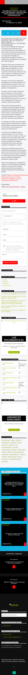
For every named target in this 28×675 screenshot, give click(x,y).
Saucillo (5, 459)
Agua (13, 440)
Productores (12, 456)
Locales (5, 280)
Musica (4, 452)
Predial (22, 454)
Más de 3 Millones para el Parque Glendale (14, 582)
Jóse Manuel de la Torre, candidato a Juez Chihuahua (13, 311)
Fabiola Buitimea (19, 21)
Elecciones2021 (7, 447)
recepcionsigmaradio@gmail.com (12, 637)
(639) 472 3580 (7, 634)
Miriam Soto (22, 449)
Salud (20, 456)
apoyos (18, 440)
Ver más (14, 201)
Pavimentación (14, 454)
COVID (19, 442)
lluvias (15, 447)
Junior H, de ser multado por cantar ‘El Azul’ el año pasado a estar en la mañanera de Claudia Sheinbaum (13, 302)
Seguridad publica (15, 459)
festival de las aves (12, 187)
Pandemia (5, 454)
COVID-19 (4, 445)
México (10, 452)
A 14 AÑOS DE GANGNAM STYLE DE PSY (13, 294)
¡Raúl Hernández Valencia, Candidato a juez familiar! (13, 306)
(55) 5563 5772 (7, 625)
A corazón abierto (8, 383)
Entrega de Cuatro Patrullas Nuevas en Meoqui (14, 534)
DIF (16, 445)
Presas (4, 456)
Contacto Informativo (9, 368)
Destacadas (14, 9)
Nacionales (6, 283)
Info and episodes (14, 352)
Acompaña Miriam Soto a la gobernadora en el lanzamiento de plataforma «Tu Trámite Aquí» (14, 484)
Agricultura (6, 440)
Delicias (11, 445)
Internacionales (7, 285)
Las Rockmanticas (8, 363)
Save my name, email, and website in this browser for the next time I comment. (15, 246)
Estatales (5, 281)
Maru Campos (6, 449)
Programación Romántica (10, 378)
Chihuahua (5, 442)
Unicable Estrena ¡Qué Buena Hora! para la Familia (14, 562)
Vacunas (4, 461)
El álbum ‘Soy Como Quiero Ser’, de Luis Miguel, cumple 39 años (13, 297)
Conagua (13, 442)
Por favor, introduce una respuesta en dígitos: (14, 252)
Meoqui (23, 187)
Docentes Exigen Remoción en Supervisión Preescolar (14, 509)
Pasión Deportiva (7, 373)
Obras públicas (19, 452)
